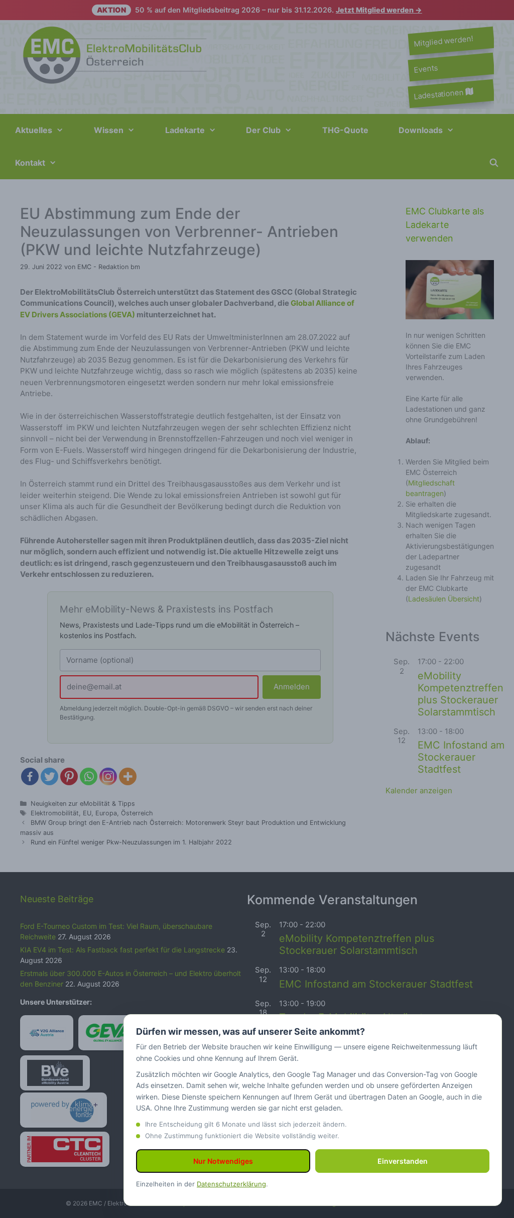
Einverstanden (402, 1161)
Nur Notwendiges (223, 1161)
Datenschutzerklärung (231, 1184)
